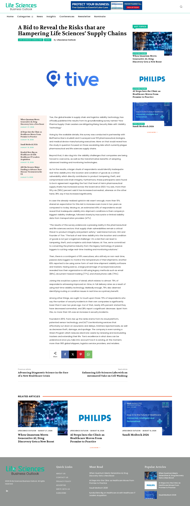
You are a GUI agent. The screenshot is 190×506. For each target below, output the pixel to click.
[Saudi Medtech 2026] (152, 114)
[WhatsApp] (88, 354)
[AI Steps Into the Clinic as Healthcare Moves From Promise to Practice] (152, 79)
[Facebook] (65, 354)
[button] (181, 6)
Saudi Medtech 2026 (29, 144)
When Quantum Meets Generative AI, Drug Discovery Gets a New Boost (32, 121)
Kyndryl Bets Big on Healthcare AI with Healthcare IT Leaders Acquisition (112, 494)
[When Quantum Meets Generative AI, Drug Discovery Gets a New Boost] (152, 44)
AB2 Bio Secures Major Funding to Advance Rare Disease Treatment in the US (31, 170)
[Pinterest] (81, 354)
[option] (106, 7)
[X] (73, 354)
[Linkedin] (7, 491)
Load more (151, 132)
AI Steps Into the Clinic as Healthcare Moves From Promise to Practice (31, 134)
